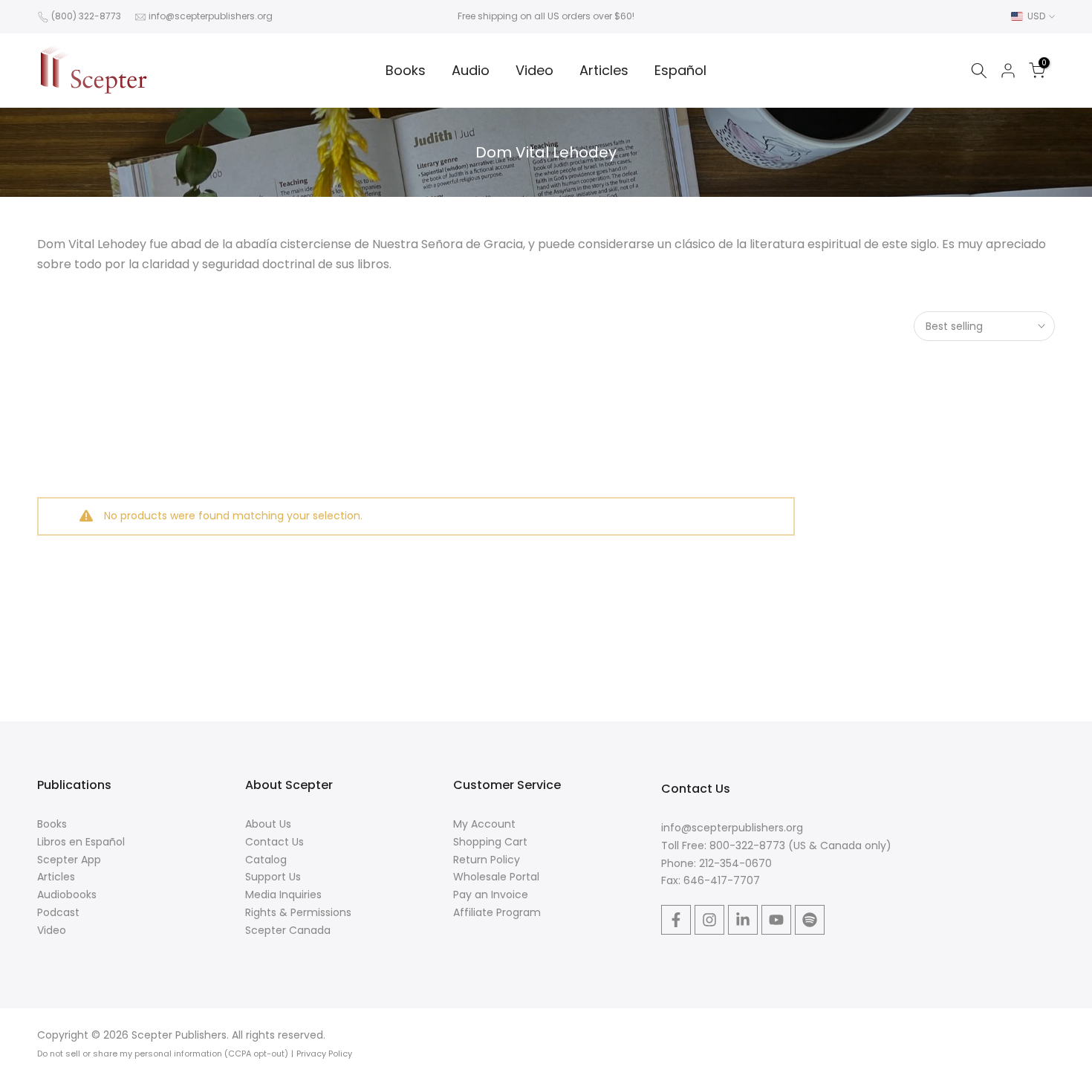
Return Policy (486, 859)
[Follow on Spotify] (810, 920)
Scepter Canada (288, 930)
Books (406, 70)
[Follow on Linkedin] (743, 920)
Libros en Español (81, 841)
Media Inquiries (283, 894)
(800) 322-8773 (86, 16)
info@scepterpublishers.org (211, 16)
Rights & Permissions (298, 912)
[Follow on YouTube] (776, 920)
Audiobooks (67, 894)
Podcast (58, 912)
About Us (268, 824)
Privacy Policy (324, 1053)
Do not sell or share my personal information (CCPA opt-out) (162, 1053)
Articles (603, 70)
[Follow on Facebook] (676, 920)
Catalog (266, 859)
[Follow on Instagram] (709, 920)
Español (680, 70)
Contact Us (274, 841)
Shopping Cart (490, 841)
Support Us (273, 876)
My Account (484, 824)
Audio (471, 70)
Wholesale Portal (496, 876)
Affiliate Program (497, 912)
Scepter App (69, 859)
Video (534, 70)
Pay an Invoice (490, 894)
